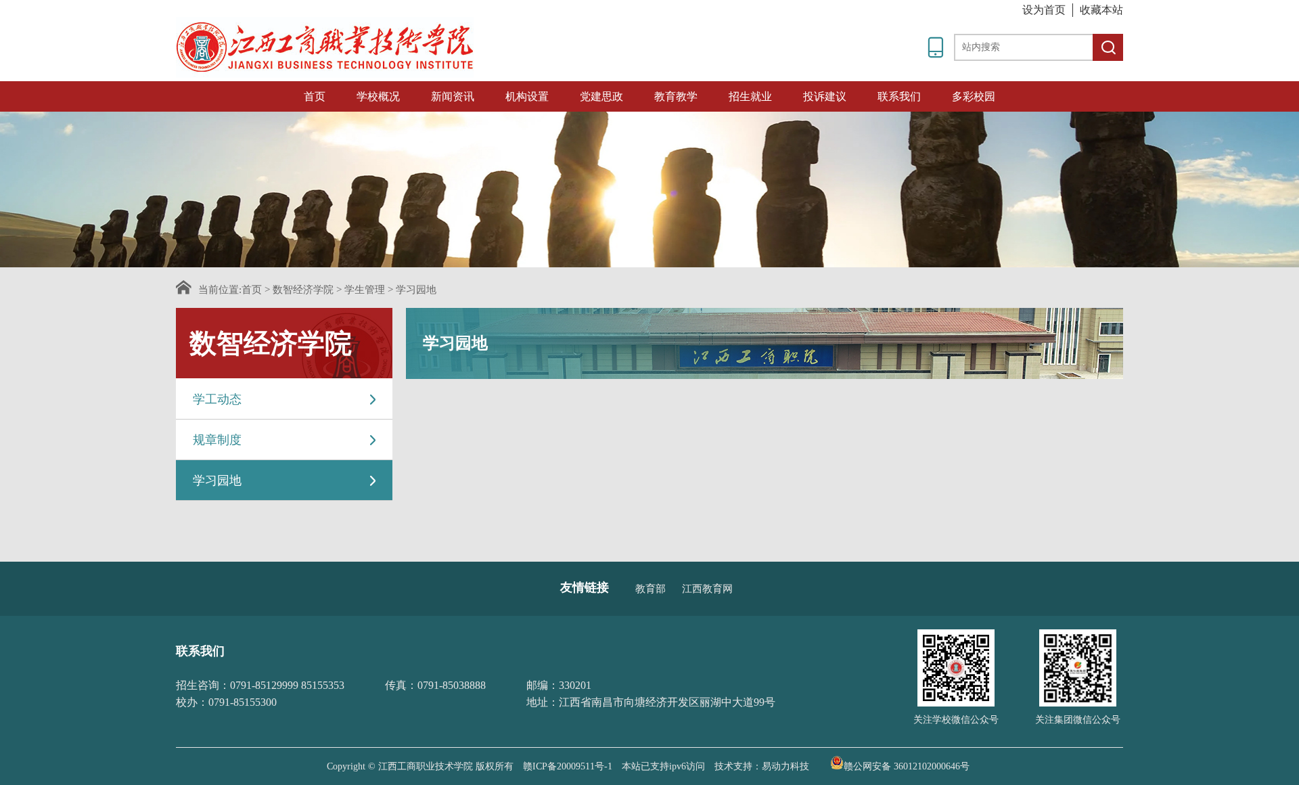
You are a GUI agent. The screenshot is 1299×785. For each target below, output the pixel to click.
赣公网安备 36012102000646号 (907, 765)
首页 (314, 96)
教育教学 (676, 96)
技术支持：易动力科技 (761, 766)
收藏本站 (1101, 10)
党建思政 (601, 96)
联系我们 (899, 96)
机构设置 (527, 96)
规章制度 (217, 440)
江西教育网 (707, 588)
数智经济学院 (303, 289)
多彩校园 (973, 96)
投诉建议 (824, 96)
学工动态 (217, 399)
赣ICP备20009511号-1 (567, 766)
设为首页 (1044, 10)
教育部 (650, 588)
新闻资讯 (452, 96)
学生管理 (364, 289)
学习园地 (416, 289)
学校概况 (378, 96)
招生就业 (750, 96)
